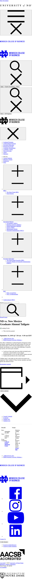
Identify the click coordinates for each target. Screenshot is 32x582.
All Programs (8, 113)
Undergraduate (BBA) (9, 300)
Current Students (7, 158)
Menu (2, 113)
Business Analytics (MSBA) (14, 224)
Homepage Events (7, 445)
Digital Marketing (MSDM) (14, 226)
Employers (6, 161)
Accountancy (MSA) (12, 223)
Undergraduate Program (9, 143)
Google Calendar (7, 416)
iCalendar (5, 418)
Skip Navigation (4, 0)
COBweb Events (7, 442)
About (5, 152)
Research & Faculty (8, 146)
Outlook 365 (6, 419)
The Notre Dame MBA (13, 192)
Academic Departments (9, 148)
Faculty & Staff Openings (10, 546)
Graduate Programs (8, 142)
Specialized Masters (8, 222)
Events (5, 317)
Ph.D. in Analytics (11, 293)
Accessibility (3, 567)
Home (1, 317)
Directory (5, 154)
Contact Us (3, 539)
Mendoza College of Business (8, 564)
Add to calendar (4, 391)
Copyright (2, 563)
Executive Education (8, 145)
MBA (4, 190)
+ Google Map (17, 448)
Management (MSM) (12, 229)
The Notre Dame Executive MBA (15, 260)
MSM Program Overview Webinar (12, 340)
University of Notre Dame (16, 563)
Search (2, 302)
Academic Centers (8, 149)
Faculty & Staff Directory (9, 545)
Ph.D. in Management (12, 294)
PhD (4, 291)
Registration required (5, 364)
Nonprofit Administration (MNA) (15, 230)
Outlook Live (6, 420)
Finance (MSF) (10, 227)
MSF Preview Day (8, 338)
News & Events (7, 151)
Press (4, 162)
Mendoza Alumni (7, 159)
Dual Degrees (10, 193)
